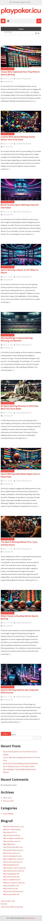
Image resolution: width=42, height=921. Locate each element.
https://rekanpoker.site (11, 876)
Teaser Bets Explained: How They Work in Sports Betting (20, 73)
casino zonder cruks (8, 901)
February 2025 (8, 801)
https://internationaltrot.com (13, 847)
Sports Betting (7, 69)
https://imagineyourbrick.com (13, 838)
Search (13, 734)
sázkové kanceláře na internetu (12, 907)
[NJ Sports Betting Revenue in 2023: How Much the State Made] (21, 390)
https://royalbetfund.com (11, 879)
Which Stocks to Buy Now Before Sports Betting (19, 617)
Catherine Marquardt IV (23, 78)
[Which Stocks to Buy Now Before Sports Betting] (21, 600)
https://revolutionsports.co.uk (13, 826)
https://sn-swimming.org (11, 829)
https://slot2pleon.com (11, 885)
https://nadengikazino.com (12, 856)
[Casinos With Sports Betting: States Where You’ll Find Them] (21, 121)
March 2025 (7, 798)
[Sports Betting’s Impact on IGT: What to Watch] (21, 254)
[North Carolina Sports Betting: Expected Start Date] (21, 189)
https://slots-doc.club (10, 888)
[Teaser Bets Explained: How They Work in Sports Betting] (21, 56)
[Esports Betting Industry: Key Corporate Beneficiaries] (21, 674)
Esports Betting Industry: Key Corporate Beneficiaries (19, 691)
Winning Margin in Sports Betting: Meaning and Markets (17, 339)
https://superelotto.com (11, 894)
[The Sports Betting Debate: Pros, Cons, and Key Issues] (21, 526)
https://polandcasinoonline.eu (13, 871)
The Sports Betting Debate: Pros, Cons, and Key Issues (19, 543)
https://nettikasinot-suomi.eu (13, 859)
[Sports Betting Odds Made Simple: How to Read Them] (21, 458)
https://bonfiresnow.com (11, 841)
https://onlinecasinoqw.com (13, 862)
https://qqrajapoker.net (11, 873)
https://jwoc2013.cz (10, 832)
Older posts (7, 734)
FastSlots (4, 904)
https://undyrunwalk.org (11, 835)
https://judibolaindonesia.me (13, 850)
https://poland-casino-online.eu (14, 868)
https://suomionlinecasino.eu (13, 891)
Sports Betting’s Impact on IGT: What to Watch (19, 271)
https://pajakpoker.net (11, 865)
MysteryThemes (29, 918)
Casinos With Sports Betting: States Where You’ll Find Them (18, 138)
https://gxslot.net (9, 844)
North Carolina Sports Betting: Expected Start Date (21, 33)
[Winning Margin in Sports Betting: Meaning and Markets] (21, 322)
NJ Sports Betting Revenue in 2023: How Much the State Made (19, 407)
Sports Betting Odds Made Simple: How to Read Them (20, 475)
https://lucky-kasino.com (11, 853)
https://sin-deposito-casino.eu (13, 882)
